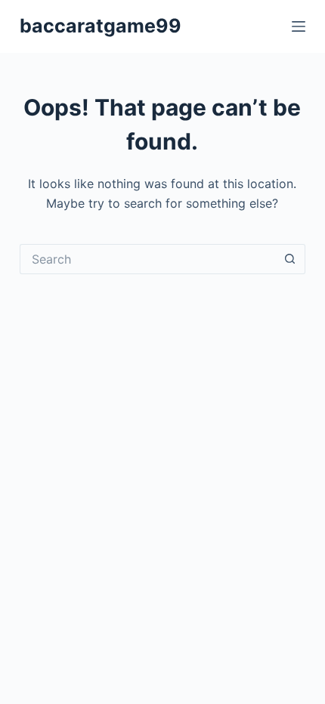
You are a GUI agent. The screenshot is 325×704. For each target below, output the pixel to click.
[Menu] (298, 26)
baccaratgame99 (100, 25)
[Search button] (290, 259)
